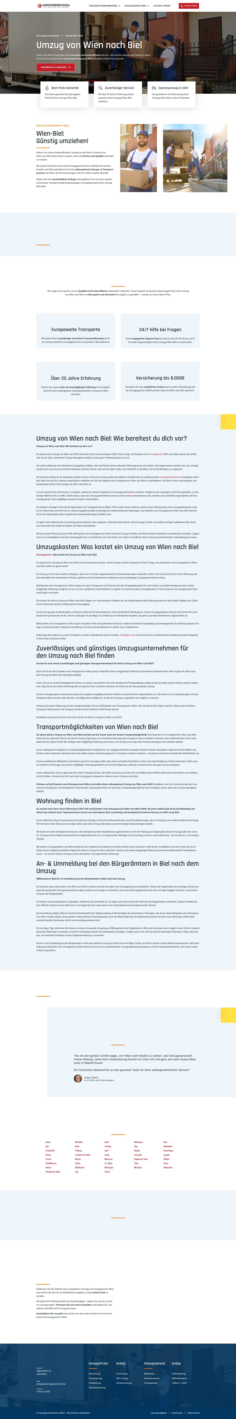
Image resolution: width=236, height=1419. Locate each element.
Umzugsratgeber (159, 1413)
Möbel (129, 496)
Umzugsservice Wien (135, 5)
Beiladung (149, 1374)
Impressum (177, 1413)
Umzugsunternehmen (170, 477)
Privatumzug (95, 1383)
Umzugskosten (44, 555)
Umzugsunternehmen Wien (103, 5)
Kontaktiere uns (127, 635)
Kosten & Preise (161, 5)
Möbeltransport (179, 1378)
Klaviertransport (151, 1378)
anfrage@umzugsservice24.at (50, 1384)
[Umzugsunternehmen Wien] (53, 6)
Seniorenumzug (124, 1383)
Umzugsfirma (98, 1363)
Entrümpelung (179, 1374)
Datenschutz (194, 1413)
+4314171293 (43, 1391)
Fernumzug (121, 1374)
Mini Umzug (122, 1378)
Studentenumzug (97, 1387)
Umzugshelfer (151, 1383)
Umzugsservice (156, 454)
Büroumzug (94, 1374)
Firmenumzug (95, 1378)
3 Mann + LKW (179, 1383)
